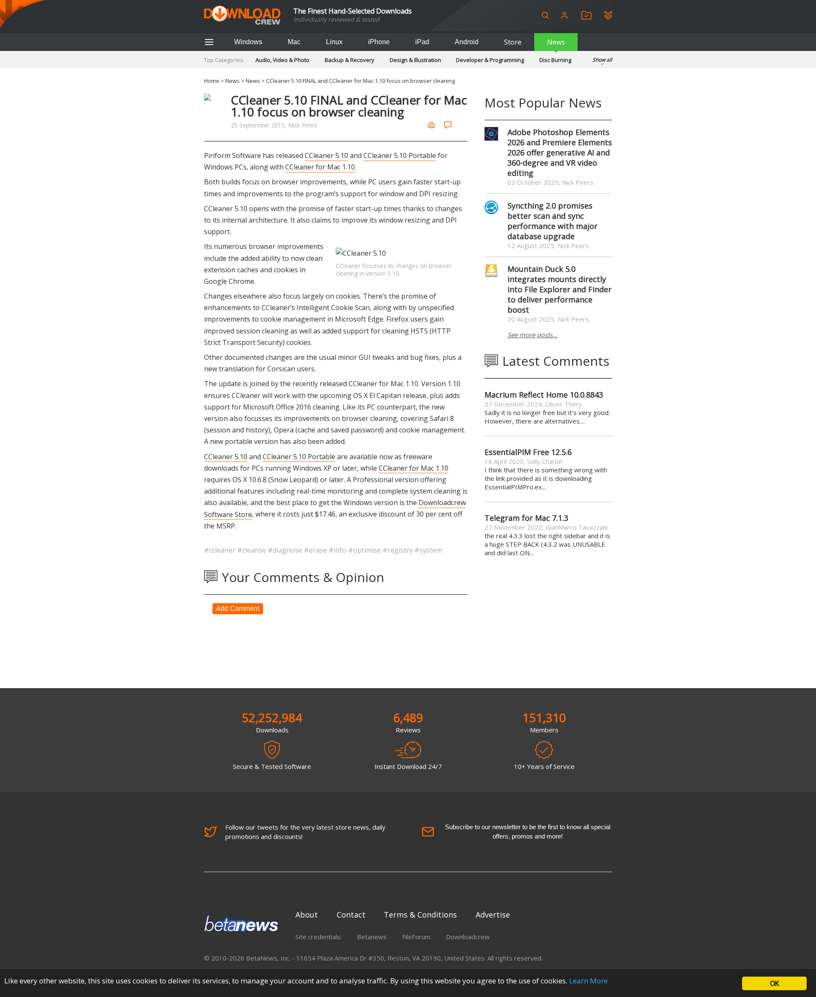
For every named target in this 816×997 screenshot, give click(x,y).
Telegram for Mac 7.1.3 (526, 518)
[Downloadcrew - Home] (242, 15)
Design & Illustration (415, 60)
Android (467, 41)
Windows (248, 41)
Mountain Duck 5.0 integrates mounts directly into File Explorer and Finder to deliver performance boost (559, 289)
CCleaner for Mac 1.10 (320, 167)
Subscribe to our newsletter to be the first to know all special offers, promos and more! (527, 831)
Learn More (588, 981)
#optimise (365, 550)
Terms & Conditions (420, 914)
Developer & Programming (490, 60)
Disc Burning (555, 60)
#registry (398, 550)
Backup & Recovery (349, 60)
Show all (602, 59)
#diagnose (286, 550)
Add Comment (237, 608)
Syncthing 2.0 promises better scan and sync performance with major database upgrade (552, 221)
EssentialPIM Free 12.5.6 (528, 452)
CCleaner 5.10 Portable (399, 155)
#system (428, 550)
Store (512, 42)
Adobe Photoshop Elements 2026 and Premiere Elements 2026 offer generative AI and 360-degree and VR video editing (559, 152)
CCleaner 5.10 (326, 155)
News (556, 42)
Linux (334, 41)
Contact (351, 914)
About (306, 914)
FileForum (416, 936)
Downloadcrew (468, 936)
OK (774, 983)
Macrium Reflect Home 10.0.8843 (543, 395)
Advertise (493, 914)
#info (338, 550)
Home (211, 81)
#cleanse (252, 550)
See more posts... (532, 334)
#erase (316, 550)
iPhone (379, 41)
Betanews (372, 936)
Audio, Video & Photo (282, 60)
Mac (294, 41)
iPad (422, 41)
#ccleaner (220, 550)
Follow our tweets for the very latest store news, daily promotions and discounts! (305, 832)
